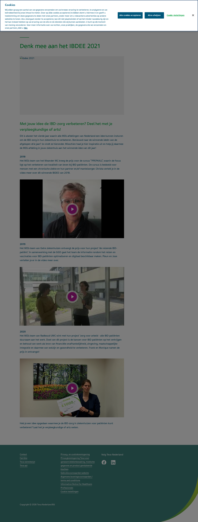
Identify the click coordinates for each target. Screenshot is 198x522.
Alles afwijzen (154, 15)
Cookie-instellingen (175, 15)
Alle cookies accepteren (130, 15)
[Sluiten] (193, 15)
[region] (99, 15)
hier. (26, 28)
